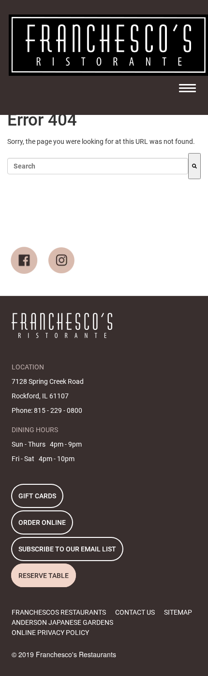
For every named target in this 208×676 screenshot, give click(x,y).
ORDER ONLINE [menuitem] (42, 522)
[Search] (194, 166)
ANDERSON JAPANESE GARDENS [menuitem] (62, 622)
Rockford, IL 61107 (40, 396)
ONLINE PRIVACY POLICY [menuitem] (50, 632)
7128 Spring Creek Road (48, 381)
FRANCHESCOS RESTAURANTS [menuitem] (59, 612)
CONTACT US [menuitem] (135, 612)
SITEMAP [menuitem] (178, 612)
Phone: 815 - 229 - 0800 (47, 410)
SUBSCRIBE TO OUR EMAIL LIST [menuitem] (67, 549)
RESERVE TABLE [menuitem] (43, 575)
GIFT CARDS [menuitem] (37, 496)
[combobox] (97, 166)
